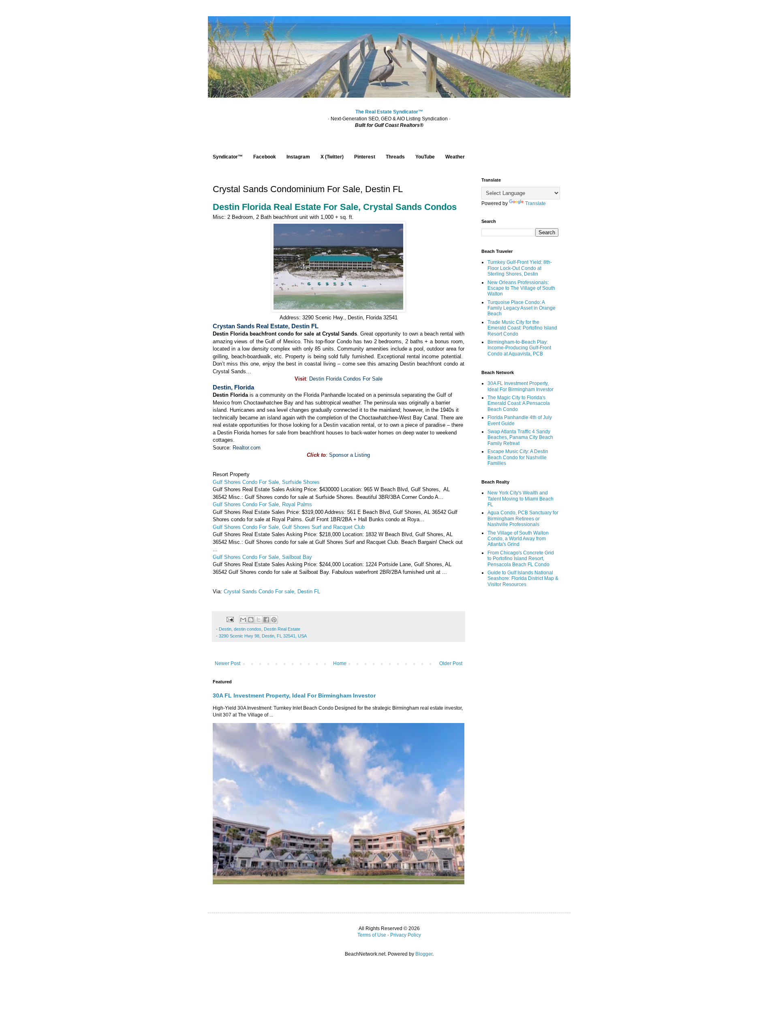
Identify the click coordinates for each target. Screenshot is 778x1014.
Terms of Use (371, 935)
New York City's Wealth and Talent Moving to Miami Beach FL (520, 498)
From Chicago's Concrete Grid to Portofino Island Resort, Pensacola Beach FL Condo (520, 558)
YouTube (425, 157)
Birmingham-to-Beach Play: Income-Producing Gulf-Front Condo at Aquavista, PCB (519, 348)
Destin (225, 629)
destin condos (247, 629)
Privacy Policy (405, 935)
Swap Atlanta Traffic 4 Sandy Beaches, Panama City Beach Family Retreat (520, 437)
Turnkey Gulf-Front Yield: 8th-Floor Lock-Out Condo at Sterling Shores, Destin (519, 268)
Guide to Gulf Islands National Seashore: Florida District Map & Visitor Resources (522, 578)
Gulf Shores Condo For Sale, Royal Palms (262, 504)
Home (339, 663)
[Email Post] (229, 618)
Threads (395, 157)
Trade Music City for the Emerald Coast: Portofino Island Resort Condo (522, 328)
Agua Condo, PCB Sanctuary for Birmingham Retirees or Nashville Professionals (522, 518)
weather (351, 403)
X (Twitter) (332, 157)
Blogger (423, 954)
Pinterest (364, 157)
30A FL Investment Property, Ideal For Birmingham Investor (294, 695)
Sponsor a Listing (349, 455)
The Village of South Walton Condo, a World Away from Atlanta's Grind (518, 539)
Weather (455, 157)
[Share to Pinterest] (274, 620)
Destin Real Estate (282, 629)
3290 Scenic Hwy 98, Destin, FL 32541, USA (263, 635)
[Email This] (243, 620)
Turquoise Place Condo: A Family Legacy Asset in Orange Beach (521, 308)
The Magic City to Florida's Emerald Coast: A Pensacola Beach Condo (518, 403)
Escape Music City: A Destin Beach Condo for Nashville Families (517, 457)
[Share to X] (258, 620)
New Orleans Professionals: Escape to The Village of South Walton (521, 288)
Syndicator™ (228, 157)
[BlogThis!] (251, 620)
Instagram (298, 157)
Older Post (450, 663)
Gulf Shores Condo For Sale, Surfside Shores (266, 482)
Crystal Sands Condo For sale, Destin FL (272, 591)
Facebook (264, 157)
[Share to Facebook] (266, 620)
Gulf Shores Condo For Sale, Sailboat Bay (262, 557)
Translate (535, 203)
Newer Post (227, 663)
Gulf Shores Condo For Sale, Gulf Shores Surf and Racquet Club (289, 527)
